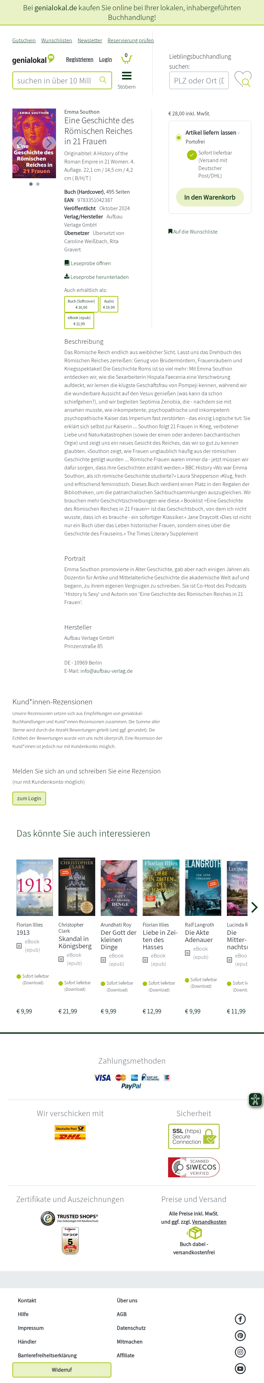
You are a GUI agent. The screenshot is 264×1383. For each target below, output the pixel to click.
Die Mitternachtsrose (243, 939)
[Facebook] (240, 1320)
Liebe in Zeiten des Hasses (160, 939)
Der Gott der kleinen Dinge (118, 939)
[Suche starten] (103, 80)
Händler (27, 1341)
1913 (23, 932)
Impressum (31, 1327)
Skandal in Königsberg (74, 942)
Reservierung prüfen (131, 40)
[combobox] (54, 80)
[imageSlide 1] (38, 184)
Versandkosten (209, 1221)
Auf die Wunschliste (195, 231)
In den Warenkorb (209, 197)
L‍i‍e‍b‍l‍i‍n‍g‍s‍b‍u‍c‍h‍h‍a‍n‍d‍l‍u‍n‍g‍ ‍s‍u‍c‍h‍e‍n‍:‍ (200, 61)
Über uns (127, 1300)
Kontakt (27, 1300)
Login (105, 59)
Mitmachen (130, 1341)
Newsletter (90, 40)
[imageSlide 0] (31, 184)
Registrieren (80, 59)
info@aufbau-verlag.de (106, 671)
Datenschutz (131, 1327)
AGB (121, 1314)
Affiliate (125, 1355)
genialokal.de (55, 7)
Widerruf (62, 1369)
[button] (127, 83)
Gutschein (24, 40)
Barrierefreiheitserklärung (47, 1355)
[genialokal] (33, 59)
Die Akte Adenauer (199, 936)
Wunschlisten (56, 40)
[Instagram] (240, 1353)
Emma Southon (82, 111)
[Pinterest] (240, 1336)
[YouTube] (240, 1369)
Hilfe (23, 1314)
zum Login (29, 798)
